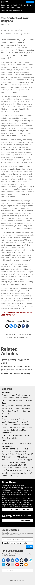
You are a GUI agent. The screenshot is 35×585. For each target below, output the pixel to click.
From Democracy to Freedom (14, 419)
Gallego (19, 473)
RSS (10, 392)
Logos (17, 408)
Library (9, 5)
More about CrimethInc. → (21, 510)
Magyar (29, 460)
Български (7, 34)
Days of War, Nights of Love (13, 30)
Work (19, 422)
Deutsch (27, 449)
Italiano (20, 449)
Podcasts (22, 5)
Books (3, 5)
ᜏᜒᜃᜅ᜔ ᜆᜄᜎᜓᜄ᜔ (14, 476)
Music (11, 408)
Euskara (21, 460)
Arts (3, 395)
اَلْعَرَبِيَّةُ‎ (17, 465)
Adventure (10, 395)
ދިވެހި (13, 473)
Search (3, 7)
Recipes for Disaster (20, 425)
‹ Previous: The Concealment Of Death (17, 334)
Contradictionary (9, 422)
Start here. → (26, 520)
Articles (5, 392)
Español (15, 34)
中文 (18, 457)
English (5, 449)
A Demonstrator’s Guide (22, 400)
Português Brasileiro (18, 451)
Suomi (27, 454)
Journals (11, 406)
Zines (4, 406)
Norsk (4, 476)
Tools (15, 5)
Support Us (29, 2)
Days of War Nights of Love (13, 427)
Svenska (17, 468)
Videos (5, 408)
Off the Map (21, 430)
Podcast (5, 433)
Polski (12, 454)
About (19, 7)
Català (8, 473)
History (11, 398)
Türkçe (5, 462)
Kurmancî (28, 473)
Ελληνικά (20, 454)
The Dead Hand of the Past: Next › (17, 337)
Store (29, 5)
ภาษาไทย (5, 470)
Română (5, 468)
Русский (5, 454)
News (25, 398)
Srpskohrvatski (25, 34)
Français (5, 451)
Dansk (24, 468)
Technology (7, 400)
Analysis (19, 395)
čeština (14, 460)
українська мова (17, 470)
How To (18, 398)
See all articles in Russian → (11, 10)
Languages (11, 7)
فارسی (11, 462)
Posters (19, 406)
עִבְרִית (30, 468)
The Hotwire (12, 438)
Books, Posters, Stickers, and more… (17, 443)
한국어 (24, 465)
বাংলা (11, 468)
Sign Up (29, 547)
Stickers (26, 406)
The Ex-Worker (8, 435)
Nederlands (20, 462)
